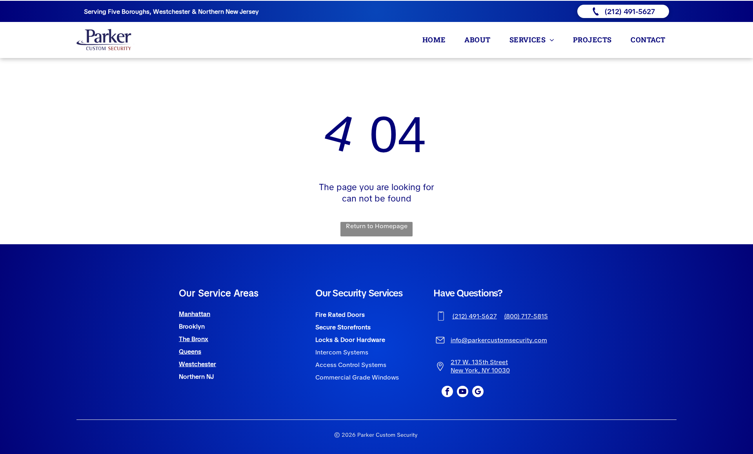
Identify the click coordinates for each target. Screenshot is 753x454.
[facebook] (447, 392)
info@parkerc (471, 340)
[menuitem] (436, 39)
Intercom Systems (341, 352)
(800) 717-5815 (526, 316)
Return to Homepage (376, 226)
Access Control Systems (350, 365)
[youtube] (462, 392)
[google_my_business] (478, 392)
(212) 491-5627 (474, 316)
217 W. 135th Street (479, 362)
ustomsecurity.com (519, 340)
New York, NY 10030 (480, 370)
